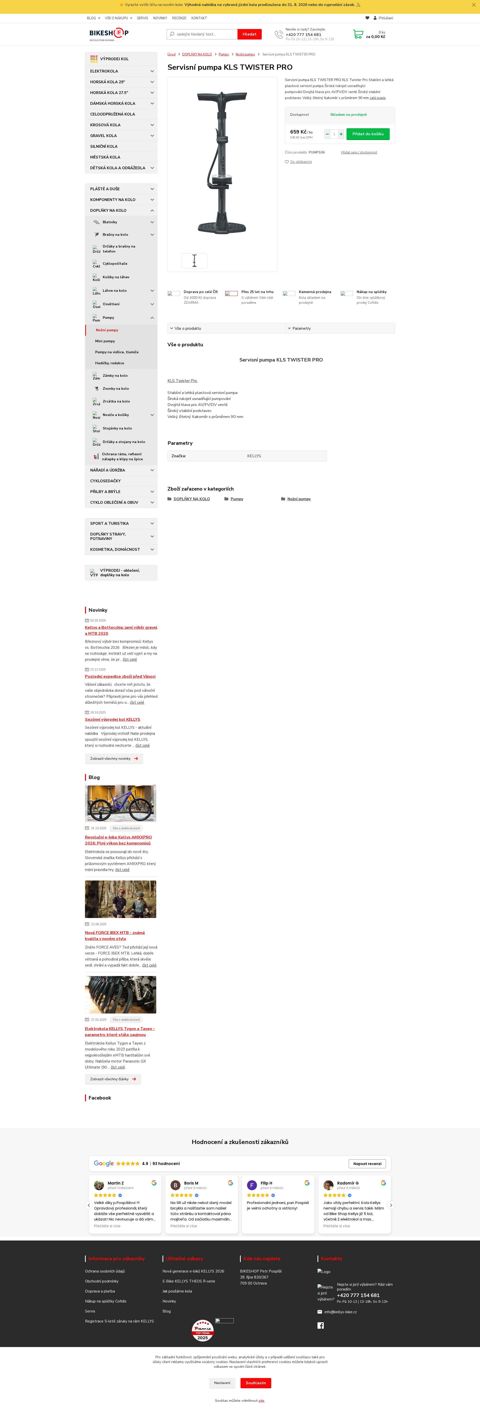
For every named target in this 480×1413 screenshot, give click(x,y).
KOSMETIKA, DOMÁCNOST (115, 549)
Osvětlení (111, 304)
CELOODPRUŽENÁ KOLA (112, 114)
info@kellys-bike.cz (340, 1312)
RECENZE (179, 18)
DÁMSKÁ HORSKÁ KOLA (112, 103)
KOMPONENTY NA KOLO (113, 199)
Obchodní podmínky (101, 1281)
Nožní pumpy (107, 330)
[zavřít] (474, 5)
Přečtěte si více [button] (107, 1226)
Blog (166, 1311)
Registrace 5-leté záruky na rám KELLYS (119, 1321)
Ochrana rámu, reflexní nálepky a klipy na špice (122, 457)
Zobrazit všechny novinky (110, 758)
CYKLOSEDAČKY (105, 481)
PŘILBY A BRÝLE (105, 491)
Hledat (249, 34)
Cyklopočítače (115, 263)
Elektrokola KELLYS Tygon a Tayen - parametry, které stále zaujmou (120, 1032)
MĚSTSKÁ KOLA (105, 157)
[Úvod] (123, 34)
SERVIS (142, 18)
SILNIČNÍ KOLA (104, 146)
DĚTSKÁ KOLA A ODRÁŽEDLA (117, 168)
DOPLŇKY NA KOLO (108, 210)
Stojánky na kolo (117, 428)
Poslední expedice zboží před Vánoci (120, 676)
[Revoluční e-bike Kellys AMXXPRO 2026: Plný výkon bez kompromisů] (120, 804)
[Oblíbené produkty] (367, 18)
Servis (90, 1311)
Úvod (172, 54)
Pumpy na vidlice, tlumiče (116, 352)
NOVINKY (160, 18)
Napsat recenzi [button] (368, 1163)
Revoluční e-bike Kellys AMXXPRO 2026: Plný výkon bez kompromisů (118, 840)
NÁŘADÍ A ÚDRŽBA (107, 470)
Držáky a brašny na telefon (119, 249)
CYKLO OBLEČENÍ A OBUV (114, 502)
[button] (391, 1205)
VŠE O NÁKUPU (116, 18)
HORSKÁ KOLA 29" (107, 82)
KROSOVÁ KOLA (105, 125)
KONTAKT (199, 18)
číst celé (130, 659)
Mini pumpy (105, 341)
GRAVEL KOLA (103, 135)
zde (261, 1400)
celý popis (378, 98)
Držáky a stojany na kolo (124, 442)
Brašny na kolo (115, 234)
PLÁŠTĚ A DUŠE (105, 189)
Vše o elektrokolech (126, 828)
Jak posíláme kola (177, 1291)
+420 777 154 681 (303, 35)
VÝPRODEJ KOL (114, 59)
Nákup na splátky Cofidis (105, 1301)
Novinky (169, 1301)
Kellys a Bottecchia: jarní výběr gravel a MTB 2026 (121, 630)
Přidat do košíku (368, 134)
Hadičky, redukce (109, 363)
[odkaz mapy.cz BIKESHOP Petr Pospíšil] (224, 1330)
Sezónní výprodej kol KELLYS (112, 719)
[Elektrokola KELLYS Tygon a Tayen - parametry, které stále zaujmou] (120, 995)
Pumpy (108, 317)
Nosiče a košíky (116, 414)
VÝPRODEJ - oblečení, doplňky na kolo (120, 573)
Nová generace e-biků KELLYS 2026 (193, 1271)
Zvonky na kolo (116, 388)
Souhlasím (256, 1383)
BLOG (91, 18)
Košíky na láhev (116, 277)
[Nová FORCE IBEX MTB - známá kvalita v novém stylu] (120, 900)
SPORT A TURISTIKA (109, 523)
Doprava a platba (100, 1291)
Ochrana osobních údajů (105, 1271)
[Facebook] (323, 1327)
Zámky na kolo (115, 375)
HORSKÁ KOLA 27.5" (109, 92)
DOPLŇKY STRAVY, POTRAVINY (108, 536)
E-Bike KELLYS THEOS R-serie (188, 1281)
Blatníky (110, 222)
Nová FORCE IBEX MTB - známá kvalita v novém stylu (115, 936)
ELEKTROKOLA (104, 71)
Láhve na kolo (115, 290)
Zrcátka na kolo (116, 401)
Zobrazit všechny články (109, 1079)
